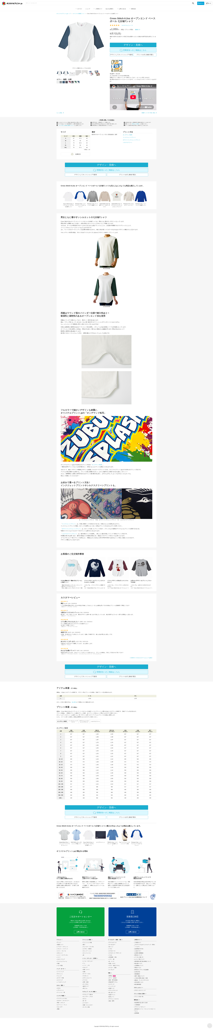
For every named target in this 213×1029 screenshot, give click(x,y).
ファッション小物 (87, 942)
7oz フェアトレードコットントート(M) (125, 837)
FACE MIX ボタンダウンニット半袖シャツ (76, 837)
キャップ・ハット (87, 951)
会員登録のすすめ (139, 948)
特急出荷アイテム (113, 982)
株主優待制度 (138, 984)
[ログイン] (200, 3)
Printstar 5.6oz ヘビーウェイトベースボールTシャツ (80, 199)
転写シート (111, 996)
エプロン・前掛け (87, 948)
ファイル (85, 980)
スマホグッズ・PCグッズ (115, 953)
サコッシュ (60, 973)
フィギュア (111, 969)
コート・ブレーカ (61, 951)
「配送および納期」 (135, 123)
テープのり (85, 984)
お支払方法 (137, 971)
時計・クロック (61, 1002)
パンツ (58, 957)
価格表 (137, 29)
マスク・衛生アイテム (114, 965)
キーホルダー (112, 944)
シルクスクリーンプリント (69, 533)
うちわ (110, 955)
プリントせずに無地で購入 (145, 54)
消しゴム (85, 988)
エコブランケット (100, 836)
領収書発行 (137, 974)
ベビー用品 (60, 965)
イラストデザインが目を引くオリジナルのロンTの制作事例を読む (118, 573)
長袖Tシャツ (60, 944)
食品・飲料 (111, 1001)
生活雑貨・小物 (112, 957)
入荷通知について (139, 965)
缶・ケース (111, 961)
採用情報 (137, 1013)
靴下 (84, 944)
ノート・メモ (86, 965)
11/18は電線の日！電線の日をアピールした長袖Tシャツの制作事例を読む (71, 573)
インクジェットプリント (129, 137)
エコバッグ (60, 980)
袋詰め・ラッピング (142, 980)
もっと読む (59, 112)
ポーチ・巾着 (60, 978)
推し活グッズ (112, 992)
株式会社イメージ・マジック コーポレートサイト (145, 1010)
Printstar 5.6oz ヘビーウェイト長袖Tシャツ (141, 198)
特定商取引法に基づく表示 (141, 1002)
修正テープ (85, 986)
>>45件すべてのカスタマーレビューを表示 (141, 657)
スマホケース (112, 951)
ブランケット (60, 990)
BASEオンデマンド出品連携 (141, 969)
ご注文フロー (138, 951)
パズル (110, 948)
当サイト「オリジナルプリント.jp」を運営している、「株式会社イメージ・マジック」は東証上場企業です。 (72, 896)
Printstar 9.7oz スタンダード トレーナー (129, 198)
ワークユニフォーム (62, 961)
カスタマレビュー (126, 25)
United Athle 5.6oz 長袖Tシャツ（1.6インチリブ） (105, 199)
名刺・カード (86, 969)
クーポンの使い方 (139, 957)
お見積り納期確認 (139, 953)
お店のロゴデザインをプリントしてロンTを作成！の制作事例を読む (141, 573)
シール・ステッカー (88, 961)
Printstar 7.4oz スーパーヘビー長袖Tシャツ (93, 198)
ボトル (84, 998)
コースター (85, 1002)
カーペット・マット (62, 1004)
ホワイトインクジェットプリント (131, 140)
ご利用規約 (137, 1004)
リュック (59, 975)
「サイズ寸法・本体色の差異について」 (66, 125)
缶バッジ (111, 946)
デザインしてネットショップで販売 (121, 54)
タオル (58, 988)
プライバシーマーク (153, 896)
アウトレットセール (114, 998)
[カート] (208, 3)
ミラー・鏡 (111, 959)
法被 (58, 963)
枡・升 (84, 1000)
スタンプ (85, 967)
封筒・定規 (85, 982)
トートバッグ (60, 971)
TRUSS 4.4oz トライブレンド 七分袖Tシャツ (112, 837)
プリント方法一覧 (139, 996)
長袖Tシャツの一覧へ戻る (148, 112)
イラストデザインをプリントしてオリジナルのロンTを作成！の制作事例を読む (95, 573)
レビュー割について (139, 959)
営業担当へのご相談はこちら (134, 50)
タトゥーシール (87, 953)
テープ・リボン (87, 973)
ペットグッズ (112, 986)
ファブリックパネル (62, 998)
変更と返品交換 (141, 978)
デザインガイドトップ (140, 990)
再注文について (138, 955)
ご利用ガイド (138, 942)
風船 (58, 1009)
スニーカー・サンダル (88, 946)
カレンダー (60, 1006)
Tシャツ (59, 942)
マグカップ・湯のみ (88, 994)
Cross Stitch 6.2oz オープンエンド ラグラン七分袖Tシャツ (68, 199)
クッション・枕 (61, 992)
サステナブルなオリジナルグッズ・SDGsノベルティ (145, 945)
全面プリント (112, 994)
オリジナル (79, 13)
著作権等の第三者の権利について (143, 961)
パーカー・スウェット (62, 946)
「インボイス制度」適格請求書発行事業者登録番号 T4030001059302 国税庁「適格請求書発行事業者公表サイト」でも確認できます (103, 896)
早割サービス (138, 967)
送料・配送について (139, 976)
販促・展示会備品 (113, 980)
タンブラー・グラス (88, 996)
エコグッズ (111, 984)
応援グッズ (111, 988)
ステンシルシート (87, 978)
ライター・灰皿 (112, 967)
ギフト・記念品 (112, 978)
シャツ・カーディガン (62, 955)
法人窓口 (74, 702)
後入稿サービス (138, 963)
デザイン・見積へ (133, 45)
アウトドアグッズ (113, 990)
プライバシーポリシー (140, 1006)
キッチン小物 (86, 1007)
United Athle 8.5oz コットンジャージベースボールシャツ (64, 837)
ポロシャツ (60, 953)
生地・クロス (112, 963)
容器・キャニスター (88, 1005)
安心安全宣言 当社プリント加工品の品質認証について (134, 896)
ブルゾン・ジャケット (62, 948)
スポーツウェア (61, 959)
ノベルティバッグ (61, 982)
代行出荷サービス (139, 982)
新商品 (112, 975)
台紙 (84, 971)
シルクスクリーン (127, 142)
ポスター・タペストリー (63, 1000)
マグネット (85, 975)
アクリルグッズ (112, 942)
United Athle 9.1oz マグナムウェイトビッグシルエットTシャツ (117, 199)
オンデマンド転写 (127, 135)
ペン (84, 963)
